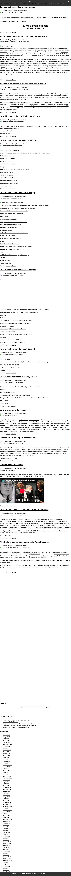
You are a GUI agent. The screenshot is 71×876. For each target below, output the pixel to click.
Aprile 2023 (6, 772)
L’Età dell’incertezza (42, 429)
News (62, 4)
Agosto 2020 (6, 812)
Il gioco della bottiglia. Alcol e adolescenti (11, 213)
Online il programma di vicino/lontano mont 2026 (16, 720)
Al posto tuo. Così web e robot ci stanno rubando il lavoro (16, 334)
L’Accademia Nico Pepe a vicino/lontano (18, 438)
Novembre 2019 (7, 819)
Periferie (2, 318)
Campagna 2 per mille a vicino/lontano (17, 7)
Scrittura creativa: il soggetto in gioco (10, 224)
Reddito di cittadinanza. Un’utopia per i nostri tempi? (14, 255)
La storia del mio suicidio (7, 326)
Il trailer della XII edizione (11, 465)
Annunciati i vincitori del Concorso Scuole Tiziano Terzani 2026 (20, 725)
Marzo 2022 (6, 785)
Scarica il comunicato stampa (8, 458)
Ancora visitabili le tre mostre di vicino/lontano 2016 (23, 36)
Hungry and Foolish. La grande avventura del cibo (14, 211)
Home (2, 4)
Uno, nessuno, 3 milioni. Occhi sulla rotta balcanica (52, 552)
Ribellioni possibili (5, 260)
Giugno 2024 (6, 753)
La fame (2, 389)
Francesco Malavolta (59, 55)
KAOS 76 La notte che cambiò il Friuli (10, 340)
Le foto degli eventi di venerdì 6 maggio (18, 270)
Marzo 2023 (6, 774)
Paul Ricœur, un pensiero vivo (8, 227)
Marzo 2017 (6, 855)
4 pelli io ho (3, 315)
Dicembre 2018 (7, 830)
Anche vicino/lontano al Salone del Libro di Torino (23, 84)
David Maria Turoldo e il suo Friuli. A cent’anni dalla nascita (16, 320)
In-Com (2, 241)
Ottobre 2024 (6, 752)
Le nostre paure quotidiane (7, 392)
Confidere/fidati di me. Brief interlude (10, 238)
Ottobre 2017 (6, 847)
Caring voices (4, 167)
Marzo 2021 (6, 800)
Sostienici (14, 873)
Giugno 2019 (6, 821)
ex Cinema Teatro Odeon (57, 70)
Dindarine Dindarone (6, 230)
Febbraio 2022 (7, 787)
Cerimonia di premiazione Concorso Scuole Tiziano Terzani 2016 (18, 208)
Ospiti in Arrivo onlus (34, 554)
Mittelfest (12, 106)
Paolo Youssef (20, 556)
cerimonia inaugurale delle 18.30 (29, 420)
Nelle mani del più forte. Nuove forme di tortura (13, 329)
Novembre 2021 (7, 789)
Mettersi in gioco (4, 216)
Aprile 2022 (6, 783)
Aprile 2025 (6, 748)
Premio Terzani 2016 (5, 263)
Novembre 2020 (7, 806)
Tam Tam (2, 257)
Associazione (55, 4)
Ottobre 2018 (6, 832)
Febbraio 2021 (7, 802)
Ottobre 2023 (6, 763)
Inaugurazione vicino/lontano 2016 (9, 364)
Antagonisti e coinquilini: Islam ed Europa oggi (13, 342)
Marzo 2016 (6, 870)
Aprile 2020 (6, 817)
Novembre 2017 (7, 845)
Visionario (55, 59)
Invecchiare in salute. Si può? (8, 180)
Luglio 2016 (6, 864)
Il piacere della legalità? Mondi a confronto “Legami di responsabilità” (19, 312)
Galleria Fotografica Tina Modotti (18, 552)
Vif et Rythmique (4, 403)
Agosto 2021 (6, 791)
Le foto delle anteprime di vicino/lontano (18, 377)
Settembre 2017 (7, 849)
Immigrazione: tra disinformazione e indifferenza (13, 222)
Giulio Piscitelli (49, 55)
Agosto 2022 (6, 780)
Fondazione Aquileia (62, 106)
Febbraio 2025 (7, 750)
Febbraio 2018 (7, 842)
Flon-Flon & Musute (5, 400)
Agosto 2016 (6, 862)
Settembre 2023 (7, 765)
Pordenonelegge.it (51, 104)
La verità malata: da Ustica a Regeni (10, 367)
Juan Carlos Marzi (11, 57)
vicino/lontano (19, 106)
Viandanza (3, 337)
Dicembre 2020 (7, 804)
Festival (8, 4)
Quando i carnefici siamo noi (8, 158)
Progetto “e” (45, 4)
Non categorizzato (11, 32)
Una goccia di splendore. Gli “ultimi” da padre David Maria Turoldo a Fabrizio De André (24, 398)
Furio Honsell (8, 557)
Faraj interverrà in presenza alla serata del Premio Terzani (19, 724)
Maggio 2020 (6, 815)
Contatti (67, 4)
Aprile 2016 (6, 868)
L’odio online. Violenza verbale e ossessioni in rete (14, 233)
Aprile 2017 (6, 853)
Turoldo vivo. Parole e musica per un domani (37, 126)
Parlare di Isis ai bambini (7, 156)
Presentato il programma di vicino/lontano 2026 (16, 727)
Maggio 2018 (6, 836)
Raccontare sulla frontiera (7, 164)
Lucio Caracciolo (9, 429)
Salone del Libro (32, 94)
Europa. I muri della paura (7, 235)
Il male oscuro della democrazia (9, 183)
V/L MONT (37, 4)
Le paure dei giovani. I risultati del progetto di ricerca (24, 510)
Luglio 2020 (6, 813)
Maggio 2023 (6, 770)
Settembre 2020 (7, 810)
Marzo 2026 (6, 740)
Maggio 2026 (6, 737)
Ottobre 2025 (6, 742)
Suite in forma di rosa (6, 186)
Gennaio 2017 (7, 858)
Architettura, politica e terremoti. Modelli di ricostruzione (15, 323)
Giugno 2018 (6, 834)
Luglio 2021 (6, 793)
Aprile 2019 (6, 825)
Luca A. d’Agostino (34, 61)
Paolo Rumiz (60, 556)
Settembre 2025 (7, 744)
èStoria (26, 106)
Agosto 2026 (6, 735)
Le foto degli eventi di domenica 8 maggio (19, 140)
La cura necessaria (5, 161)
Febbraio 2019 (7, 828)
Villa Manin (3, 108)
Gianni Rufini (30, 425)
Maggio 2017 (6, 851)
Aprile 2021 (6, 798)
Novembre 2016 (7, 860)
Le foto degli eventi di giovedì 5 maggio (18, 349)
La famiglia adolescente (6, 172)
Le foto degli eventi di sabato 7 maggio (17, 193)
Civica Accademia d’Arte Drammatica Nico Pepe (24, 448)
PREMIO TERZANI (16, 4)
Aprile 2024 (6, 757)
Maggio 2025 (6, 746)
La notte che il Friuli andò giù (8, 331)
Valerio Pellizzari (36, 427)
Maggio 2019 (6, 823)
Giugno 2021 (6, 795)
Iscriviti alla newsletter (28, 873)
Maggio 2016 (6, 866)
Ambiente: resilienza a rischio (8, 219)
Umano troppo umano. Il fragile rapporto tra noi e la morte (16, 246)
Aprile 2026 (6, 738)
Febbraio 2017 (7, 857)
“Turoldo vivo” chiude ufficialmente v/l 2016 (20, 116)
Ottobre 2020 (6, 808)
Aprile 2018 (6, 838)
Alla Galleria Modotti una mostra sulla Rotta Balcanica (24, 542)
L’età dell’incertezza (5, 370)
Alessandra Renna (22, 10)
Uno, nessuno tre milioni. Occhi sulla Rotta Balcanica (15, 395)
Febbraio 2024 (7, 761)
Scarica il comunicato (6, 74)
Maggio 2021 (6, 797)
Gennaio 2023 (7, 776)
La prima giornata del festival (13, 410)
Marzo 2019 (6, 827)
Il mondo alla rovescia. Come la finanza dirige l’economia (16, 169)
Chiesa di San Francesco (49, 422)
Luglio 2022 (6, 782)
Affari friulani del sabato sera (8, 177)
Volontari (41, 873)
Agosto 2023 (6, 767)
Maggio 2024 (6, 755)
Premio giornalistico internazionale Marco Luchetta (42, 106)
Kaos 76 (3, 67)
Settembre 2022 (7, 778)
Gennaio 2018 (7, 843)
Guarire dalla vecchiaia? (7, 175)
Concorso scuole (28, 4)
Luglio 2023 (6, 768)
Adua (1, 252)
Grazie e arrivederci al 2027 (10, 722)
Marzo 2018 (6, 840)
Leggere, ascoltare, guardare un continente (12, 249)
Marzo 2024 (6, 759)
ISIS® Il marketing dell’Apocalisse (9, 244)
